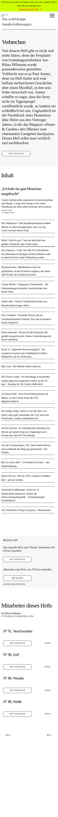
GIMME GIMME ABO (28, 9)
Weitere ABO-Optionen (14, 584)
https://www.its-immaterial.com (17, 616)
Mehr (47, 643)
